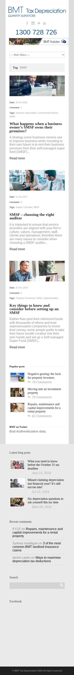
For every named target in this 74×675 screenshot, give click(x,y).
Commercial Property (48, 113)
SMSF (12, 116)
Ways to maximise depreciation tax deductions (36, 559)
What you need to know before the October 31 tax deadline (43, 465)
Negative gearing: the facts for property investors (44, 375)
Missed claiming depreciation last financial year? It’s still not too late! (46, 483)
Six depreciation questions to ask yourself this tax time (45, 500)
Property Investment (25, 298)
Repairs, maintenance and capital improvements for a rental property (44, 407)
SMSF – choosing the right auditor (31, 216)
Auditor (19, 207)
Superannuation (50, 298)
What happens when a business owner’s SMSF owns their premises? (35, 127)
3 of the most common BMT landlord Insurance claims (36, 547)
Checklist (27, 207)
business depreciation (26, 113)
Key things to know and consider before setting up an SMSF (34, 309)
